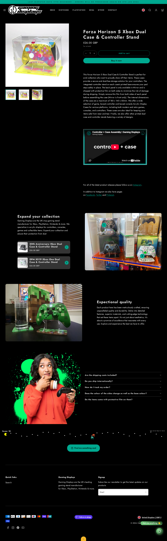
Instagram (137, 184)
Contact (112, 10)
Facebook (90, 195)
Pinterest (110, 195)
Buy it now (116, 60)
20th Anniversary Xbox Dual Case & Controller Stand (46, 245)
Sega (91, 10)
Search (8, 482)
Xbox (52, 10)
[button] (4, 10)
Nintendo (64, 10)
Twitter (99, 195)
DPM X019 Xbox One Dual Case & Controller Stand (45, 261)
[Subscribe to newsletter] (145, 492)
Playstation (79, 10)
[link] (143, 10)
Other (101, 10)
